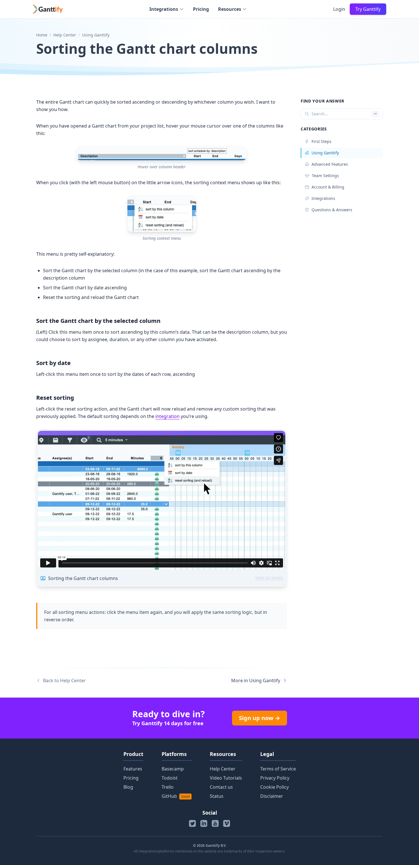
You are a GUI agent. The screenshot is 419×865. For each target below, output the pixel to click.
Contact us (221, 787)
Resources (229, 9)
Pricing (201, 9)
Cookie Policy (274, 787)
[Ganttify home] (48, 9)
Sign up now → (259, 718)
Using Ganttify (95, 35)
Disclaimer (271, 796)
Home (41, 35)
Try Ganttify (368, 9)
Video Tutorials (226, 778)
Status (216, 796)
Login (339, 9)
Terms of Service (278, 769)
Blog (128, 787)
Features (132, 769)
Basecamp (173, 769)
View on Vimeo (269, 577)
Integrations (163, 9)
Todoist (170, 778)
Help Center (64, 35)
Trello (168, 787)
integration (167, 416)
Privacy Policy (274, 778)
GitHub (176, 796)
